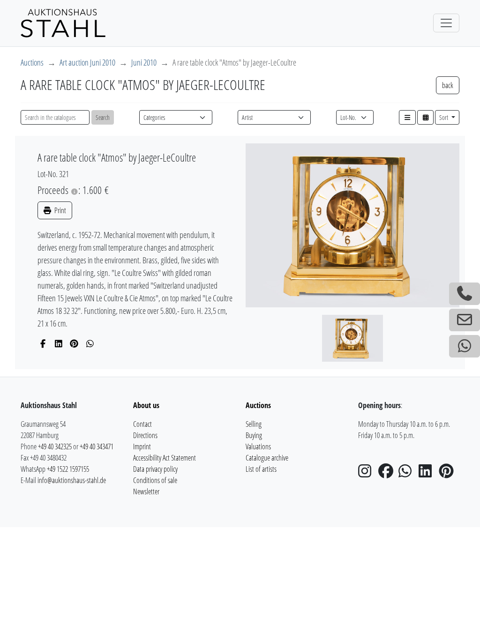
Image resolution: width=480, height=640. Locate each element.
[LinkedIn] (58, 343)
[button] (407, 117)
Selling (254, 424)
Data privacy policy (155, 469)
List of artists (261, 469)
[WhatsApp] (90, 343)
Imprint (142, 446)
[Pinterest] (74, 343)
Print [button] (59, 210)
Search (103, 117)
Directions (145, 435)
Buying (254, 435)
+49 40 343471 (96, 446)
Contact (142, 424)
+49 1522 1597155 (68, 469)
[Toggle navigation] (446, 23)
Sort (444, 117)
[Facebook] (43, 343)
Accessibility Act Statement (164, 458)
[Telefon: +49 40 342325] (464, 294)
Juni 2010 (144, 62)
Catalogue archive (267, 458)
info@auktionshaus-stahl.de (72, 480)
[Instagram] (367, 474)
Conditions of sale (155, 480)
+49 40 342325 (55, 446)
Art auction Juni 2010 (87, 62)
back (447, 85)
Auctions (32, 62)
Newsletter (146, 491)
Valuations (258, 446)
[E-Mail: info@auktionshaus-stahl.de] (464, 320)
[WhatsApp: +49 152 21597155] (464, 346)
